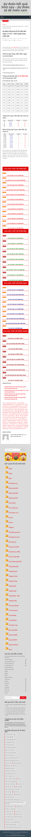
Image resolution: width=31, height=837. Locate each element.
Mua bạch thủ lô (11, 425)
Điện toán (7, 683)
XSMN (10, 474)
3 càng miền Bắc (20, 403)
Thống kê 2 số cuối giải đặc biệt (14, 426)
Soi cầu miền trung (9, 663)
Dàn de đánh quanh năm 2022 (19, 417)
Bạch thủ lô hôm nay (10, 750)
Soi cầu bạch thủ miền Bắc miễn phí (14, 816)
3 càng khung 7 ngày (10, 403)
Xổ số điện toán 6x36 (14, 532)
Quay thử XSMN (13, 635)
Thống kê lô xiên (13, 576)
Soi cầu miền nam (9, 665)
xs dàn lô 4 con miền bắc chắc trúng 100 (15, 710)
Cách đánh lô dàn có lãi (14, 414)
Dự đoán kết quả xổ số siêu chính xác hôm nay (14, 803)
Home (4, 24)
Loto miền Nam (13, 620)
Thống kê (11, 527)
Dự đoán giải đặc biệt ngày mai (15, 422)
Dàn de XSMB (21, 419)
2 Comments (19, 40)
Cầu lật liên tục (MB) (14, 552)
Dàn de (17, 415)
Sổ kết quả (7, 679)
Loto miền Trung (13, 625)
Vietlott (6, 681)
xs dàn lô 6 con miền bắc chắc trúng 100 (15, 708)
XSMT (10, 478)
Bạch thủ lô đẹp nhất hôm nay (12, 407)
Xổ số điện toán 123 (14, 537)
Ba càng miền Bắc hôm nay (15, 406)
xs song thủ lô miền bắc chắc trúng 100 (15, 711)
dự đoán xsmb (19, 806)
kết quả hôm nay (13, 483)
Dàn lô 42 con (20, 420)
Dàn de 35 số (7, 417)
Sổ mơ (10, 650)
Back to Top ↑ (21, 835)
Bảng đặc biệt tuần (16, 412)
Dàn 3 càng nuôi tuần (10, 415)
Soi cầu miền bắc (9, 659)
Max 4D (11, 522)
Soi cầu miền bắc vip (9, 661)
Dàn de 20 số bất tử (10, 784)
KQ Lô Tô (7, 689)
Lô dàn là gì (20, 423)
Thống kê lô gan (13, 571)
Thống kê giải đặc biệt (11, 824)
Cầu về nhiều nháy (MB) (15, 562)
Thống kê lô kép (13, 581)
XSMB (10, 469)
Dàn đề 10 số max (11, 420)
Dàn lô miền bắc (9, 794)
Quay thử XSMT (13, 640)
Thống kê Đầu (12, 586)
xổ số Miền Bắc (23, 76)
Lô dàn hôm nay (13, 423)
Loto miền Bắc (12, 615)
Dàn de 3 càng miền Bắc (11, 781)
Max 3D (11, 518)
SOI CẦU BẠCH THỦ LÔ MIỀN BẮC (15, 175)
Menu (2, 17)
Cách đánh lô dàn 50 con (12, 770)
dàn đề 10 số (18, 794)
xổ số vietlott (12, 503)
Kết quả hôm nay (9, 677)
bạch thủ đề (8, 763)
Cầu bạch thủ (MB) (14, 547)
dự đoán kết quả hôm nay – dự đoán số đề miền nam (15, 7)
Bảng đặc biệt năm (19, 411)
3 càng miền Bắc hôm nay (12, 739)
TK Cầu (6, 685)
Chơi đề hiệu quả (9, 667)
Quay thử (7, 691)
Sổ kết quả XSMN (13, 493)
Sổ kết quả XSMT (13, 498)
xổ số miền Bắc (14, 47)
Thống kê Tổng (13, 601)
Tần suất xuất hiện (14, 606)
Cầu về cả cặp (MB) (14, 557)
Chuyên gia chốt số (9, 669)
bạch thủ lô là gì (9, 409)
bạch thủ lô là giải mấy (19, 409)
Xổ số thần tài (12, 542)
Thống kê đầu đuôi (13, 566)
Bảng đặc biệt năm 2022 (11, 765)
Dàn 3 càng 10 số (10, 776)
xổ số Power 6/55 (13, 513)
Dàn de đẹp (5, 419)
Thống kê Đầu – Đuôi (14, 596)
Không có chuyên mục (11, 809)
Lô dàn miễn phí (9, 814)
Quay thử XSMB (13, 630)
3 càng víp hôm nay (10, 744)
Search (22, 449)
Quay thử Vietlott (13, 645)
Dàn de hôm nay (13, 419)
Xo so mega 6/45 (13, 508)
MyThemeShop (14, 835)
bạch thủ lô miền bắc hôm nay (13, 757)
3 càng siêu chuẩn (19, 404)
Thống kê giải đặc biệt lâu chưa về (17, 428)
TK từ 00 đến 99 (13, 610)
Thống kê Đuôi (12, 591)
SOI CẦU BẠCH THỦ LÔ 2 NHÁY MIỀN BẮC (15, 180)
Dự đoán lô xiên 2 (10, 806)
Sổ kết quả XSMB (13, 488)
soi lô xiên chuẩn (9, 819)
